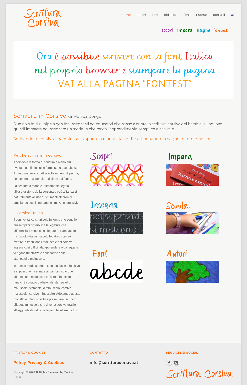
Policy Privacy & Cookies (39, 362)
